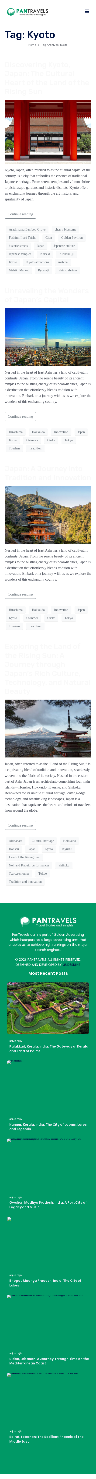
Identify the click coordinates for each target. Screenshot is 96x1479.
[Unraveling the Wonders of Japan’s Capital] (48, 337)
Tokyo (69, 440)
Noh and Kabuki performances (29, 865)
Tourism (14, 448)
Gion (48, 237)
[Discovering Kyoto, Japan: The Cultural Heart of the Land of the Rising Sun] (48, 131)
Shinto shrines (67, 270)
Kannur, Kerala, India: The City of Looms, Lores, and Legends (48, 1127)
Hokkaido (38, 432)
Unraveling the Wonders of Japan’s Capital (47, 295)
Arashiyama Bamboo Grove (27, 229)
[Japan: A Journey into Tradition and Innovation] (48, 514)
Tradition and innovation (25, 881)
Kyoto (13, 262)
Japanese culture (64, 246)
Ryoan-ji (43, 270)
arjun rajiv (15, 1040)
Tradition (35, 448)
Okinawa (32, 440)
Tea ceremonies (19, 873)
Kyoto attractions (37, 262)
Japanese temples (20, 254)
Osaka (51, 440)
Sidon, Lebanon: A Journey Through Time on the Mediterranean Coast (49, 1361)
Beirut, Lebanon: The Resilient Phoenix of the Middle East (46, 1439)
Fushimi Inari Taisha (22, 237)
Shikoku (63, 865)
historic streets (18, 246)
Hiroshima (16, 432)
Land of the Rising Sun (24, 857)
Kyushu (67, 849)
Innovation (61, 432)
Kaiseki (45, 254)
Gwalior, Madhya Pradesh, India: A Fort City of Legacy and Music (48, 1204)
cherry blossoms (65, 229)
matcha (63, 262)
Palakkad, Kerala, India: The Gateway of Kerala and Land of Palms (48, 1048)
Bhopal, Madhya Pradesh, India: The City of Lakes (45, 1283)
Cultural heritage (43, 841)
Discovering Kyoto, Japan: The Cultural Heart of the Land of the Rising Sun (47, 78)
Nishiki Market (19, 270)
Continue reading (20, 214)
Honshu (14, 849)
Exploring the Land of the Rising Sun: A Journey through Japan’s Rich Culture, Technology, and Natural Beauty (47, 669)
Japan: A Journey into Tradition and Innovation (48, 473)
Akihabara (15, 841)
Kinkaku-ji (66, 254)
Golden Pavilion (72, 237)
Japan (40, 246)
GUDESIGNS (71, 964)
